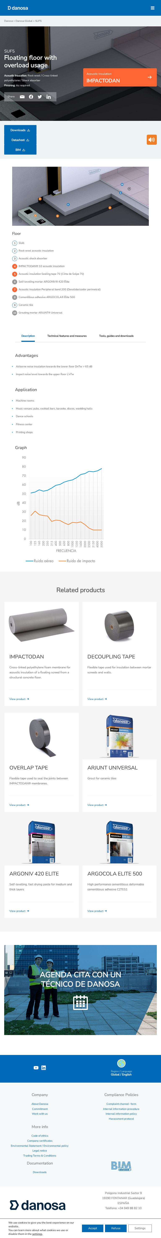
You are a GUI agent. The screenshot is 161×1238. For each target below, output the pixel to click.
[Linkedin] (43, 1068)
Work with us (40, 1114)
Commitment (40, 1109)
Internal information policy (121, 1114)
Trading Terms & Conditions (39, 1156)
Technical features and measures (67, 336)
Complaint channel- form (121, 1104)
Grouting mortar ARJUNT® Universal (40, 313)
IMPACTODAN (26, 656)
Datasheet (18, 140)
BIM (18, 150)
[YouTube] (36, 1068)
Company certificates (39, 1141)
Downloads (18, 130)
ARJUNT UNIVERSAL (112, 767)
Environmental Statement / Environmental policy (40, 1146)
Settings (140, 1228)
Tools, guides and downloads (116, 336)
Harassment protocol (121, 1119)
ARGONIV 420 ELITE (34, 873)
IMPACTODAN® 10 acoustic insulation (42, 266)
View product (17, 699)
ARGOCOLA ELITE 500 (114, 873)
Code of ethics (39, 1136)
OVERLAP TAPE (28, 767)
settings (37, 1234)
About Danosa (39, 1104)
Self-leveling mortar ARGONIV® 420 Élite (44, 282)
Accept (92, 1228)
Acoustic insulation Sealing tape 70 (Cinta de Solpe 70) (51, 274)
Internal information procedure (121, 1109)
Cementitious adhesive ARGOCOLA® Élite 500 (47, 297)
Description (28, 336)
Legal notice (39, 1151)
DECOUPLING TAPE (111, 656)
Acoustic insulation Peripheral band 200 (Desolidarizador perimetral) (60, 289)
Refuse (115, 1228)
